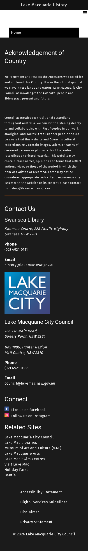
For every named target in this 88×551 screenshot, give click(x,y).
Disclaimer (29, 512)
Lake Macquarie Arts (22, 453)
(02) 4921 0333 (17, 368)
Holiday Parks (16, 470)
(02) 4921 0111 (16, 249)
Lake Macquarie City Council (29, 437)
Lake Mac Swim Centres (25, 459)
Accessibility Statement (41, 492)
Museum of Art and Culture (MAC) (33, 448)
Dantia (10, 475)
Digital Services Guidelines (43, 502)
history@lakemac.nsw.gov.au (30, 265)
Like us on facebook (28, 410)
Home (16, 32)
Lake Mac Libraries (21, 442)
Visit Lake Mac (17, 464)
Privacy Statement (36, 522)
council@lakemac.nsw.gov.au (30, 383)
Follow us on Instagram (31, 416)
